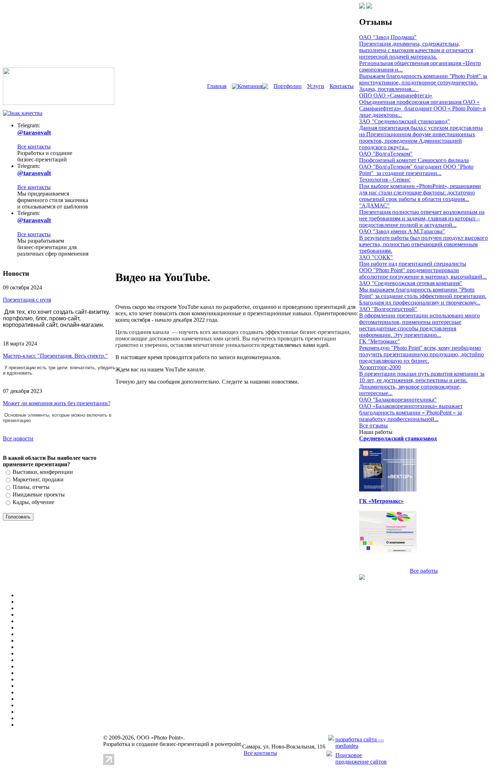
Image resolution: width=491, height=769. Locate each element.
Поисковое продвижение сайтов (361, 758)
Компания (250, 86)
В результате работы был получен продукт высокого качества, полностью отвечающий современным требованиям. (423, 244)
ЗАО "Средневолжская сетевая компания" (410, 283)
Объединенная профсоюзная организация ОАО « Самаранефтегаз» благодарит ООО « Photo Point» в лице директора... (422, 108)
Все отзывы (373, 425)
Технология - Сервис (384, 180)
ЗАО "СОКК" (376, 257)
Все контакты (34, 146)
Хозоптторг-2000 (380, 367)
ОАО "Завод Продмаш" (388, 37)
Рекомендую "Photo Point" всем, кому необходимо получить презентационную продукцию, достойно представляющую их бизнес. (421, 354)
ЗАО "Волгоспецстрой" (388, 309)
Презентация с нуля (27, 300)
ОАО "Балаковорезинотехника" (398, 400)
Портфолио (288, 86)
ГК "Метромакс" (379, 341)
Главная (216, 86)
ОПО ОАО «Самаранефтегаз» (395, 95)
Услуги (315, 86)
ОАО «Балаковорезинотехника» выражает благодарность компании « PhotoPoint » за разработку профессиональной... (411, 412)
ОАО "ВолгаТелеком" (386, 154)
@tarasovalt (34, 132)
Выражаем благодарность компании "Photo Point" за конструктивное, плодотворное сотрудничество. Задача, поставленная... (423, 82)
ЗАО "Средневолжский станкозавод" (404, 121)
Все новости (18, 438)
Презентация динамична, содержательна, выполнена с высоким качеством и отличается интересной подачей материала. (416, 50)
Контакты (342, 86)
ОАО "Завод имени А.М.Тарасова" (402, 231)
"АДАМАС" (374, 205)
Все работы (424, 571)
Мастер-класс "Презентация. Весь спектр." (55, 356)
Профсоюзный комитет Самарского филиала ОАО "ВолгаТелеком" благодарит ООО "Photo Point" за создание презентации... (416, 166)
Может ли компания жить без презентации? (56, 403)
